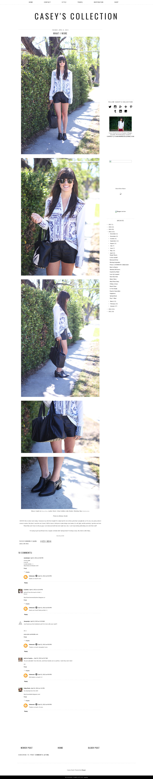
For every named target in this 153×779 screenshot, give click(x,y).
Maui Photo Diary (114, 281)
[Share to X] (46, 541)
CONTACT (47, 2)
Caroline (26, 589)
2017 (110, 224)
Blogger (84, 770)
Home (31, 2)
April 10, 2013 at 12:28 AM (37, 621)
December (113, 233)
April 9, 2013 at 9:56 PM (36, 558)
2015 (110, 227)
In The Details (113, 288)
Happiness (113, 293)
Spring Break (113, 296)
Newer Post (27, 747)
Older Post (94, 747)
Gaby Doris (27, 688)
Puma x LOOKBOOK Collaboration (119, 264)
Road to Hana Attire (115, 291)
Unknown (32, 576)
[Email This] (41, 541)
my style (26, 544)
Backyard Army (114, 260)
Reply (25, 568)
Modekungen (85, 511)
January (112, 306)
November (113, 236)
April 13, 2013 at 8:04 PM (45, 576)
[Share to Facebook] (48, 541)
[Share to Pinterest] (50, 541)
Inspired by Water (114, 272)
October (112, 238)
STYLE (64, 2)
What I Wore (113, 279)
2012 (110, 309)
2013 (110, 231)
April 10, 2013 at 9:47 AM (41, 658)
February (112, 303)
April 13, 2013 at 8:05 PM (45, 607)
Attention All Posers (115, 269)
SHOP (116, 2)
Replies (28, 572)
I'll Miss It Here (114, 284)
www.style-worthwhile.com (31, 634)
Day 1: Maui (113, 298)
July (111, 245)
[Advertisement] (120, 63)
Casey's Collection (77, 16)
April (111, 253)
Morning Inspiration (115, 262)
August (112, 243)
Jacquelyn (27, 621)
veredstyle (27, 558)
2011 (110, 311)
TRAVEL (80, 2)
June (111, 248)
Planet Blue (44, 511)
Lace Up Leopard (114, 274)
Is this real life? (114, 257)
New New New (114, 276)
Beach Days (113, 286)
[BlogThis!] (43, 541)
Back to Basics (114, 267)
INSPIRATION (98, 2)
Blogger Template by (76, 777)
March (112, 301)
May (111, 250)
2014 (110, 229)
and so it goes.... (28, 658)
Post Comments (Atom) (39, 755)
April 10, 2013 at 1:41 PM (37, 688)
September (113, 241)
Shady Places (113, 255)
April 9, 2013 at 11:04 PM (36, 589)
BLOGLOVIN (60, 535)
